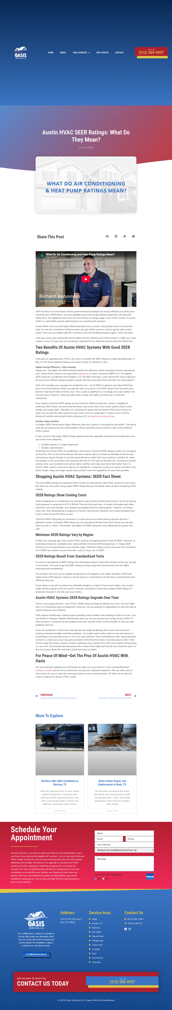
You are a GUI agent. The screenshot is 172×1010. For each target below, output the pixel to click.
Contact (119, 52)
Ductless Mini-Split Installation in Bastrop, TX (59, 782)
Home (50, 52)
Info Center (102, 52)
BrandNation (108, 1000)
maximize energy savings (102, 416)
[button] (107, 236)
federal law (83, 373)
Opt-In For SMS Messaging (108, 874)
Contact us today (44, 670)
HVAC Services (80, 52)
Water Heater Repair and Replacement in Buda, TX (112, 782)
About (63, 52)
